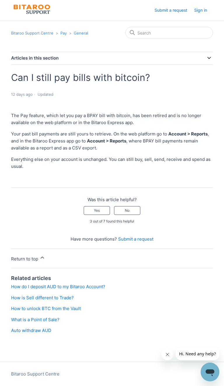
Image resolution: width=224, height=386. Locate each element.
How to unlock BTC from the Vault (46, 308)
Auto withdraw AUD (31, 330)
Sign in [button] (200, 10)
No (127, 210)
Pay (63, 33)
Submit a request (171, 10)
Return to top (25, 259)
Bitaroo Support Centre (32, 33)
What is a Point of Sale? (35, 319)
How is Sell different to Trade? (42, 297)
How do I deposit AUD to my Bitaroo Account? (58, 286)
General (81, 33)
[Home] (31, 13)
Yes (97, 210)
